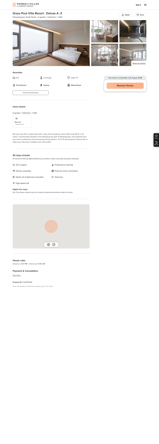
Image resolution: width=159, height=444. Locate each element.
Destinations (22, 286)
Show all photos (139, 63)
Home (15, 286)
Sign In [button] (138, 5)
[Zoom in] (48, 244)
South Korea (31, 286)
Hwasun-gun (40, 286)
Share (127, 15)
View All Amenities (30, 93)
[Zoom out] (54, 244)
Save (142, 15)
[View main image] (51, 43)
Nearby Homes (125, 85)
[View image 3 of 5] (132, 31)
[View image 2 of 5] (104, 31)
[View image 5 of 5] (132, 55)
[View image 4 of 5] (104, 55)
